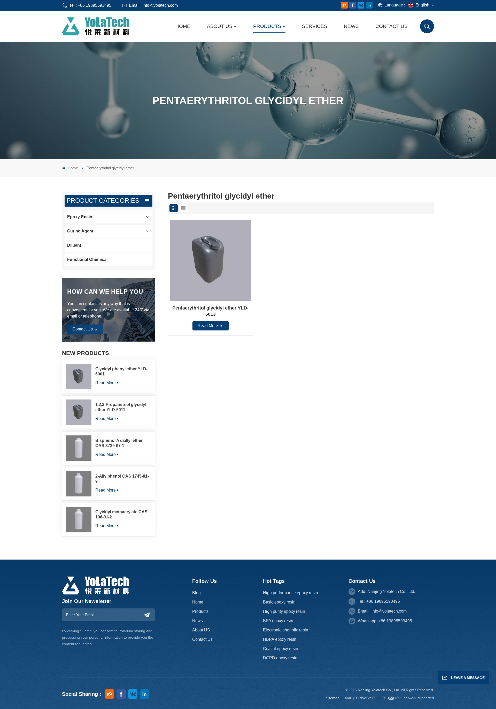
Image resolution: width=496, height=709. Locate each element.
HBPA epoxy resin (279, 639)
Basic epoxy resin (279, 602)
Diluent (74, 245)
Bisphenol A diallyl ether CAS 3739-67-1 (119, 443)
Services (314, 26)
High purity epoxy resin (284, 611)
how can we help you (105, 291)
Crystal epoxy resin (280, 648)
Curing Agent (80, 231)
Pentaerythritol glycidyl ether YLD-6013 (210, 311)
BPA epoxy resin (278, 621)
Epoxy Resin (79, 217)
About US (201, 630)
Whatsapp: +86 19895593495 (385, 621)
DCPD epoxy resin (280, 658)
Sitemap (332, 698)
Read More (105, 383)
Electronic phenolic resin (285, 630)
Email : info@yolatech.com (153, 5)
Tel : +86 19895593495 (90, 5)
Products (267, 26)
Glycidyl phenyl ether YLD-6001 (121, 371)
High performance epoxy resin (290, 593)
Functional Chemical (87, 259)
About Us (220, 26)
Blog (196, 593)
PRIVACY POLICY (370, 698)
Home (182, 26)
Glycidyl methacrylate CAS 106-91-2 (121, 514)
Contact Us (391, 26)
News (351, 26)
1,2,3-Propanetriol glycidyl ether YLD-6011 (120, 407)
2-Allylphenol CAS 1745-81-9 (122, 479)
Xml (348, 698)
